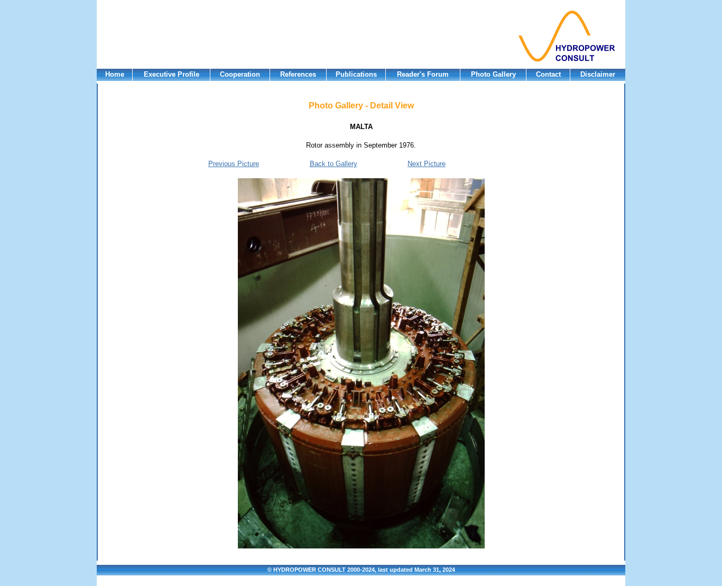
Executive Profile (171, 74)
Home (114, 74)
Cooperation (240, 74)
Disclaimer (597, 74)
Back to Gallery (333, 164)
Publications (356, 74)
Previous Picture (233, 164)
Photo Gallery (493, 74)
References (298, 74)
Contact (548, 74)
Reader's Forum (423, 74)
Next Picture (427, 164)
